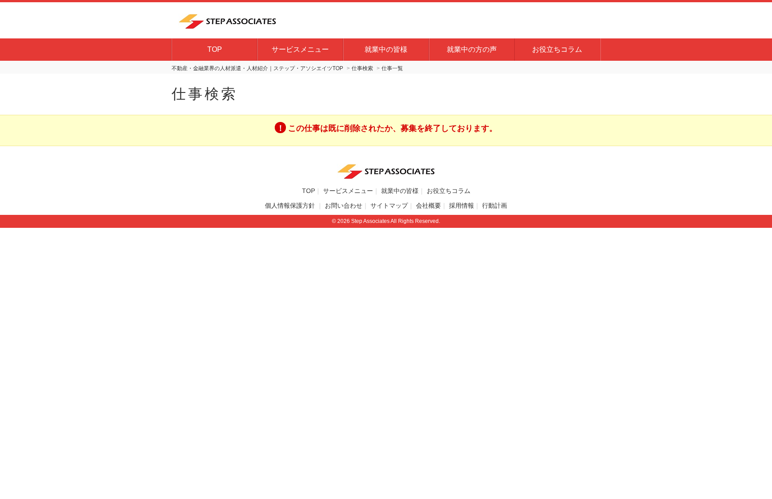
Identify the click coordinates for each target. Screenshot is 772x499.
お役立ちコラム (557, 49)
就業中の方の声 (472, 49)
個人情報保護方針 (291, 205)
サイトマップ (389, 205)
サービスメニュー (300, 49)
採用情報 (461, 205)
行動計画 (494, 205)
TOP (214, 49)
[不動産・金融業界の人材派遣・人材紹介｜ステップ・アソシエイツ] (227, 20)
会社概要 (428, 205)
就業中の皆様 (386, 49)
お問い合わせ (343, 205)
